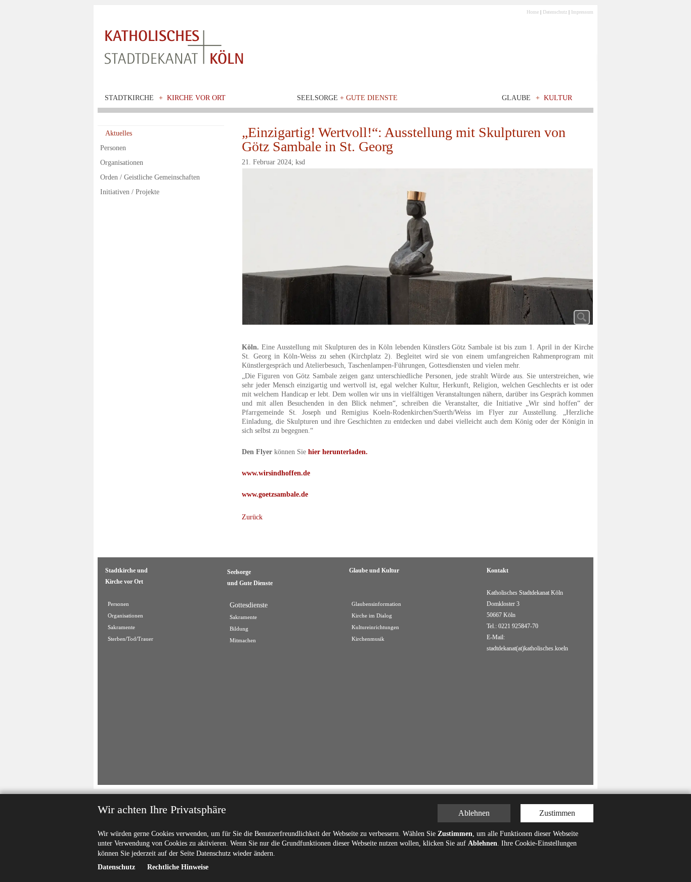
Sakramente (121, 627)
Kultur (558, 98)
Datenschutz (555, 12)
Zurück (252, 517)
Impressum (582, 12)
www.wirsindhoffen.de (276, 473)
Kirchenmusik (368, 639)
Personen (113, 148)
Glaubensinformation (376, 604)
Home (533, 12)
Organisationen (121, 162)
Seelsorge (347, 98)
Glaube (516, 98)
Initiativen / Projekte (129, 192)
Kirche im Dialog (372, 616)
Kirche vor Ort (196, 98)
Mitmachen (243, 640)
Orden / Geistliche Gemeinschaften (150, 177)
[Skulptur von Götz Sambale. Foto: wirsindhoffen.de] (417, 249)
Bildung (239, 629)
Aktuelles (118, 133)
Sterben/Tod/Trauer (130, 639)
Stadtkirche (129, 98)
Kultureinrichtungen (375, 627)
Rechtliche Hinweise (177, 867)
